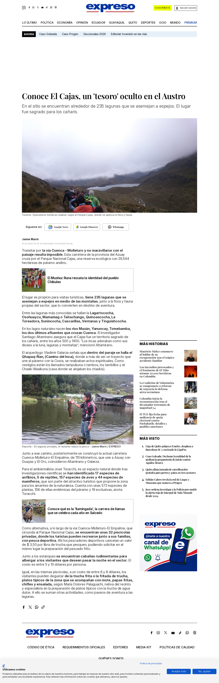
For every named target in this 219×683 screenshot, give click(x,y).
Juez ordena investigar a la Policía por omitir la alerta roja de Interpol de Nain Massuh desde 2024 (171, 493)
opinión (82, 22)
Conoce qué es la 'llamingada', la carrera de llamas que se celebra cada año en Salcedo (86, 511)
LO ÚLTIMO (29, 22)
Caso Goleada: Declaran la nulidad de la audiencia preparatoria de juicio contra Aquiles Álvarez (168, 459)
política (47, 22)
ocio (162, 22)
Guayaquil (117, 22)
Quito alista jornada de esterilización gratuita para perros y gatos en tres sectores (171, 471)
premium (190, 22)
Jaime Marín (30, 239)
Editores (120, 647)
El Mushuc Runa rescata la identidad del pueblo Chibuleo (83, 280)
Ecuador (98, 22)
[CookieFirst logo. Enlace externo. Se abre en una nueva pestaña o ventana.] (4, 666)
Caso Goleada (48, 34)
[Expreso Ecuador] (50, 636)
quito (132, 22)
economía (65, 22)
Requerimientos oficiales (84, 647)
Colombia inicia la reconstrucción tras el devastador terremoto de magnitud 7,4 (155, 403)
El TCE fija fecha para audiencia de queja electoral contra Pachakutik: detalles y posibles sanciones (153, 420)
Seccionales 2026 (94, 34)
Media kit (143, 647)
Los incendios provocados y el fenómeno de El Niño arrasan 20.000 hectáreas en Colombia (157, 371)
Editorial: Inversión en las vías (129, 34)
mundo (175, 22)
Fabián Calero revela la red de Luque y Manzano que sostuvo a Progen (167, 481)
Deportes (148, 22)
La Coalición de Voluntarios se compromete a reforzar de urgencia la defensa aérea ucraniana (157, 387)
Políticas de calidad (177, 647)
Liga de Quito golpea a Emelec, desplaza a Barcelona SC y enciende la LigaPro (169, 447)
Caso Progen (70, 34)
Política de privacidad (151, 663)
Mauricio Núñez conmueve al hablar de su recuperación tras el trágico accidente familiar (157, 356)
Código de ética (40, 647)
